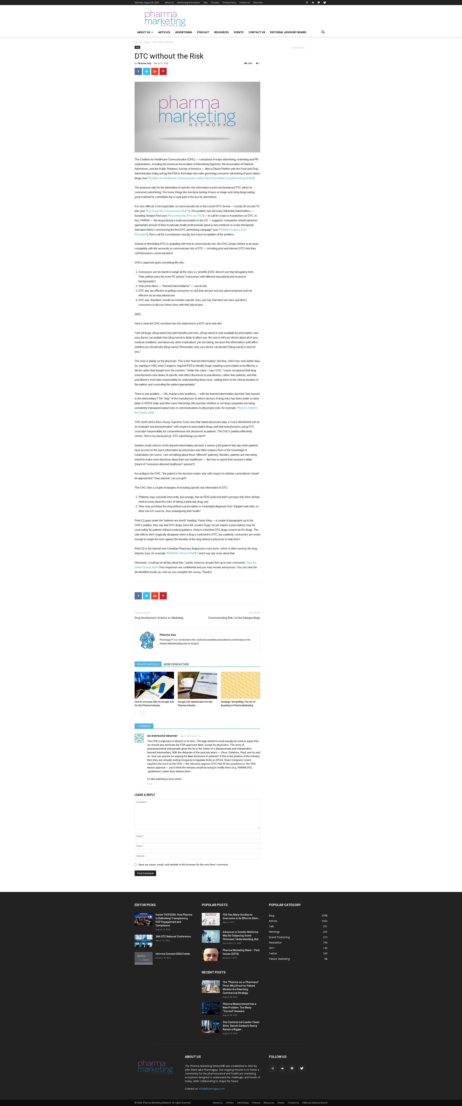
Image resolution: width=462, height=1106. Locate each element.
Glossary (215, 2)
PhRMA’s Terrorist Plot (181, 553)
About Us (169, 2)
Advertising (183, 32)
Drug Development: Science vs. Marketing (159, 617)
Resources (221, 32)
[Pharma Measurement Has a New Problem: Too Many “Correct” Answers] (211, 1008)
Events (238, 32)
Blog (146, 42)
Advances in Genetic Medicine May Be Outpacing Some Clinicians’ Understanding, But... (241, 936)
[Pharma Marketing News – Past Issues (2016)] (211, 954)
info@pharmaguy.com (212, 1088)
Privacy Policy (229, 2)
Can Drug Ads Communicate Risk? (167, 210)
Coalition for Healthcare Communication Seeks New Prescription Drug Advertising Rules (201, 178)
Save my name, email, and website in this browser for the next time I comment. (183, 864)
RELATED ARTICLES (148, 664)
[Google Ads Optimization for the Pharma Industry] (197, 685)
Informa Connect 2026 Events (173, 953)
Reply (149, 784)
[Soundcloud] (312, 2)
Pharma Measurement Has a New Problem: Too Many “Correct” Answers (239, 1007)
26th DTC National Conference (173, 936)
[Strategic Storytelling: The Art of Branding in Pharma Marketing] (240, 685)
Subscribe (258, 2)
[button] (323, 32)
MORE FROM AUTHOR (176, 664)
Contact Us (244, 2)
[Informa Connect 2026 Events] (144, 958)
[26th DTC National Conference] (144, 941)
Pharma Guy (144, 63)
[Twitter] (324, 2)
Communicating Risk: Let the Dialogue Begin (234, 617)
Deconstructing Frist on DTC (185, 215)
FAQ (206, 2)
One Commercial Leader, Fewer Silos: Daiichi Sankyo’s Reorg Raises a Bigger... (241, 1026)
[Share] (307, 2)
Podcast (203, 32)
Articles (164, 32)
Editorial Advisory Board (288, 32)
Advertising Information (188, 2)
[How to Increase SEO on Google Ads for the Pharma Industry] (154, 685)
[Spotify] (318, 2)
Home (138, 42)
